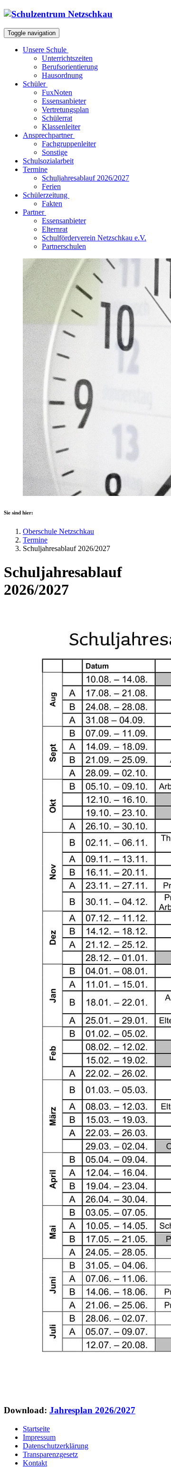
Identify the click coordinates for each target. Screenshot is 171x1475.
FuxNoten (57, 92)
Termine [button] (35, 169)
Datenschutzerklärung (55, 1446)
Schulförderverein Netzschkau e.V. (94, 238)
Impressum (39, 1437)
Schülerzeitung (46, 195)
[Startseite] (58, 14)
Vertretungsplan (65, 109)
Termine (35, 540)
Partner (34, 212)
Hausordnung (62, 75)
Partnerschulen (64, 246)
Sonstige (54, 152)
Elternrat (54, 229)
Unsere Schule (45, 50)
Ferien (51, 186)
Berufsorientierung (70, 67)
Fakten (52, 204)
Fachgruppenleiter (69, 144)
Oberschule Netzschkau (58, 531)
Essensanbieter (64, 101)
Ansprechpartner (49, 135)
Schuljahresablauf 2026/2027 (85, 178)
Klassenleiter (61, 127)
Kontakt (35, 1463)
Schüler (35, 84)
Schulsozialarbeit (48, 161)
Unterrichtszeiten (67, 58)
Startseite (36, 1429)
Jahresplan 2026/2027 (92, 1410)
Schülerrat (57, 118)
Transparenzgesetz (50, 1454)
